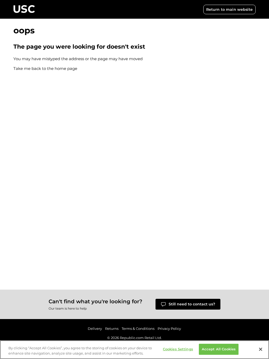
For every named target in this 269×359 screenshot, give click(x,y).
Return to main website (229, 9)
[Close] (260, 349)
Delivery (95, 328)
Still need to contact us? (192, 304)
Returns (111, 328)
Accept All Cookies (219, 349)
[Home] (24, 9)
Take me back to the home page (45, 68)
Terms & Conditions (138, 328)
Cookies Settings (178, 349)
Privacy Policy (169, 328)
